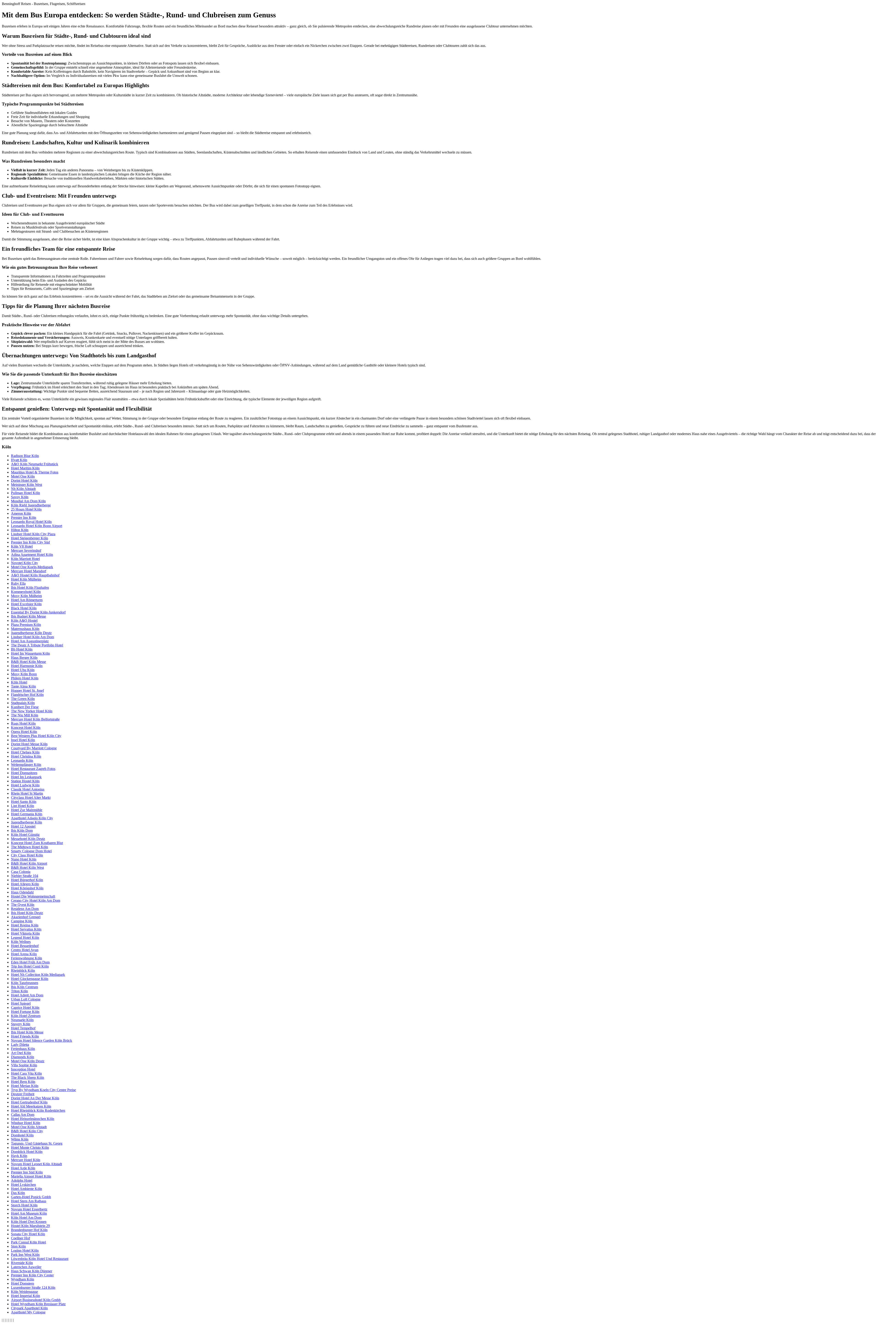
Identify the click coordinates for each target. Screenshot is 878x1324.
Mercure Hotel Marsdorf (28, 571)
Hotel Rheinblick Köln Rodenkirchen (38, 1110)
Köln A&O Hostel (24, 620)
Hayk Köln (19, 1156)
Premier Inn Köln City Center (32, 1275)
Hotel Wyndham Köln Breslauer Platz (38, 1304)
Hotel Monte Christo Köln (30, 1147)
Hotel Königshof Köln (27, 888)
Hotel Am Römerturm (27, 600)
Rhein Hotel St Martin (27, 793)
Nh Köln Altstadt (23, 489)
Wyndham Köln (22, 1279)
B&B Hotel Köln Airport (29, 863)
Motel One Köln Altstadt (29, 1127)
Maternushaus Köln (25, 629)
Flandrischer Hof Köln (27, 695)
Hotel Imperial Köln (25, 1296)
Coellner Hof (20, 1238)
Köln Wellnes (21, 942)
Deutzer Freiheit (22, 1094)
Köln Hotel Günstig (25, 835)
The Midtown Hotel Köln (29, 847)
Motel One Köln (23, 476)
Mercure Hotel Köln (25, 1160)
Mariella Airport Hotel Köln (31, 1176)
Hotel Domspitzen (24, 773)
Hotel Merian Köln (24, 1086)
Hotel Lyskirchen (23, 1185)
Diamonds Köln (22, 1057)
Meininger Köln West (26, 485)
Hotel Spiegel (21, 1003)
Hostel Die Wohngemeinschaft (33, 896)
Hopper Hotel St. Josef (27, 690)
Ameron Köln (21, 513)
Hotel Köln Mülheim (26, 579)
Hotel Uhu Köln (23, 670)
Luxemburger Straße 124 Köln (33, 1287)
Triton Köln (19, 991)
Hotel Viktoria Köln (25, 933)
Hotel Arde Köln (23, 1168)
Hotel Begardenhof (25, 946)
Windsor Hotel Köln (25, 1123)
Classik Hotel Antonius (27, 789)
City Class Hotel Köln (27, 855)
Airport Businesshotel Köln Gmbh (36, 1300)
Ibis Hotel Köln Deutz (27, 913)
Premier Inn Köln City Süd (30, 542)
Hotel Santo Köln (23, 802)
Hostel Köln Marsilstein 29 (30, 1226)
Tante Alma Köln (23, 686)
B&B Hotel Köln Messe (28, 662)
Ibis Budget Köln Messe (28, 616)
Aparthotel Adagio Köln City (32, 818)
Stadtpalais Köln (23, 703)
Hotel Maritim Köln (25, 468)
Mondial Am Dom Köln (28, 501)
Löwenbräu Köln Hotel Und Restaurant (39, 1259)
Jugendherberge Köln (26, 822)
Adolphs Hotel (21, 1180)
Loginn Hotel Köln (25, 1250)
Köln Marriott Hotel (25, 559)
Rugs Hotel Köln (23, 723)
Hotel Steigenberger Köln (29, 538)
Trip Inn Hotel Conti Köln (30, 966)
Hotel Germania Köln (26, 814)
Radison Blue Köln (25, 456)
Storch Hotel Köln (24, 1205)
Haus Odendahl (22, 892)
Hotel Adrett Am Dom (27, 995)
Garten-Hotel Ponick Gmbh (31, 1197)
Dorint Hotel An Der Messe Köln (35, 1098)
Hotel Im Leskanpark (26, 777)
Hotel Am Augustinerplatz (30, 641)
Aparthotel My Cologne (28, 1312)
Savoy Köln (19, 497)
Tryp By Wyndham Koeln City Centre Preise (43, 1090)
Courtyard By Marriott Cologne (34, 748)
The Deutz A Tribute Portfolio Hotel (37, 645)
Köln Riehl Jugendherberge (31, 505)
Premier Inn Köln (23, 517)
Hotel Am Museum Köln (29, 1213)
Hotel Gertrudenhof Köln (29, 1102)
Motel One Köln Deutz (27, 1061)
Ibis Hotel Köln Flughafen (30, 587)
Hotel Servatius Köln (26, 929)
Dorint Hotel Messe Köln (29, 744)
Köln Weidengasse (24, 1292)
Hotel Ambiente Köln (26, 1189)
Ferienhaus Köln (23, 1049)
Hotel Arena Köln (24, 954)
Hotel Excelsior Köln (26, 604)
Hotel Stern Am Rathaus (28, 1201)
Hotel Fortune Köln (25, 1012)
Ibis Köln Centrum (24, 987)
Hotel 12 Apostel (23, 826)
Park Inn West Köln (25, 1255)
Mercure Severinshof (26, 550)
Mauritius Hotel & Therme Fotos (34, 472)
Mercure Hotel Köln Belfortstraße (35, 719)
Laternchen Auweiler (26, 1267)
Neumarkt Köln (22, 1020)
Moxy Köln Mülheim (26, 596)
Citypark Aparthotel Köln (29, 1308)
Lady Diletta (20, 1045)
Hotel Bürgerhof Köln (27, 880)
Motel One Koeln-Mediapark (32, 567)
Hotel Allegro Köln (25, 884)
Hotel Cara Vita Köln (26, 1073)
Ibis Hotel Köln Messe (27, 1032)
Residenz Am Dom (25, 909)
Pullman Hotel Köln (25, 493)
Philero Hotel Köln (24, 678)
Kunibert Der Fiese (25, 707)
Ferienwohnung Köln (26, 958)
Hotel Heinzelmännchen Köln (32, 1119)
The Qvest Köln (22, 905)
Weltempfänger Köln (26, 765)
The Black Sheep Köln (27, 1077)
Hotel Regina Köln (24, 925)
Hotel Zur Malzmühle (26, 810)
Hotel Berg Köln (23, 1082)
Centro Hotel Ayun (24, 950)
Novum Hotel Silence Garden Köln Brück (41, 1040)
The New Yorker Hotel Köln (31, 711)
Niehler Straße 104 (24, 876)
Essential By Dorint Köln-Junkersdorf (38, 612)
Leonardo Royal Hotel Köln (31, 522)
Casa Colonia (20, 872)
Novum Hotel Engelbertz (29, 1209)
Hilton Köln (19, 530)
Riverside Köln (22, 1263)
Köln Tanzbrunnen (24, 983)
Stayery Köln (20, 1024)
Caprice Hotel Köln (25, 1007)
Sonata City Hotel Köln (28, 1234)
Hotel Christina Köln (26, 756)
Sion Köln (18, 1246)
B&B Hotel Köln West (27, 867)
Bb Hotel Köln (21, 649)
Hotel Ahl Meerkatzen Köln (31, 1106)
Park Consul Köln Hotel (28, 1242)
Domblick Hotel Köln (27, 1152)
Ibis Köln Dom (22, 830)
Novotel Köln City (24, 563)
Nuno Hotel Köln (23, 859)
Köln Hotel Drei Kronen (28, 1222)
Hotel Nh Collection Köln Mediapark (38, 975)
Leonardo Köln (22, 760)
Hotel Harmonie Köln (27, 666)
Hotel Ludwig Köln (25, 785)
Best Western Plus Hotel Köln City (36, 736)
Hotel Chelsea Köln (25, 752)
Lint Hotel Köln (22, 806)
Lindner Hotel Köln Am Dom (32, 637)
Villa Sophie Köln (24, 1065)
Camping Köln (21, 921)
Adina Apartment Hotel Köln (32, 555)
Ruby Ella (18, 583)
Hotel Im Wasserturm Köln (30, 653)
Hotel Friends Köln (25, 1036)
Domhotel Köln (22, 1135)
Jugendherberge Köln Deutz (31, 633)
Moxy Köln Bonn (24, 674)
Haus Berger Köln (24, 657)
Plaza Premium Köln (26, 625)
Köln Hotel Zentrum (25, 1016)
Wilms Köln (19, 1139)
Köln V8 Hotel (22, 546)
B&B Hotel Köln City (27, 1131)
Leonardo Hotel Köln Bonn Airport (36, 526)
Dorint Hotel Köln (24, 480)
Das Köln (18, 1193)
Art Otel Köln (21, 1053)
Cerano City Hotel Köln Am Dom (35, 900)
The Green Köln (23, 699)
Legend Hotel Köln (25, 937)
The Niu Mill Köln (24, 715)
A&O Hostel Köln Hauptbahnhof (35, 575)
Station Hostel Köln (25, 781)
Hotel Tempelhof (23, 1028)
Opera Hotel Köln (24, 732)
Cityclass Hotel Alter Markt (31, 797)
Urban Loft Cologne (25, 999)
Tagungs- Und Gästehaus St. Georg (36, 1143)
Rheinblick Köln (23, 970)
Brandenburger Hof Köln (29, 1230)
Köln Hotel (19, 682)
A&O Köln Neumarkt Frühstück (34, 464)
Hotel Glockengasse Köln (29, 979)
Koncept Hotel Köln (25, 727)
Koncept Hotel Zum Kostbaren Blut (37, 843)
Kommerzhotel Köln (26, 592)
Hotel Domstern (22, 1283)
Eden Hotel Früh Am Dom (30, 962)
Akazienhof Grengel (25, 917)
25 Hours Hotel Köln (26, 509)
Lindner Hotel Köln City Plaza (33, 534)
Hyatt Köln (19, 460)
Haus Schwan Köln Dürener (31, 1271)
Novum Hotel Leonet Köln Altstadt (36, 1164)
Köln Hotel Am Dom (26, 1217)
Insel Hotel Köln (23, 740)
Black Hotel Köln (24, 608)
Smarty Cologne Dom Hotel (31, 851)
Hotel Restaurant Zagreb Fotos (33, 769)
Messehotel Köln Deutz (28, 839)
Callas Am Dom (22, 1115)
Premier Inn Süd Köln (27, 1172)
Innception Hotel (23, 1069)
